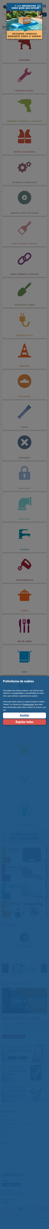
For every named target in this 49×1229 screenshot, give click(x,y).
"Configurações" (28, 704)
